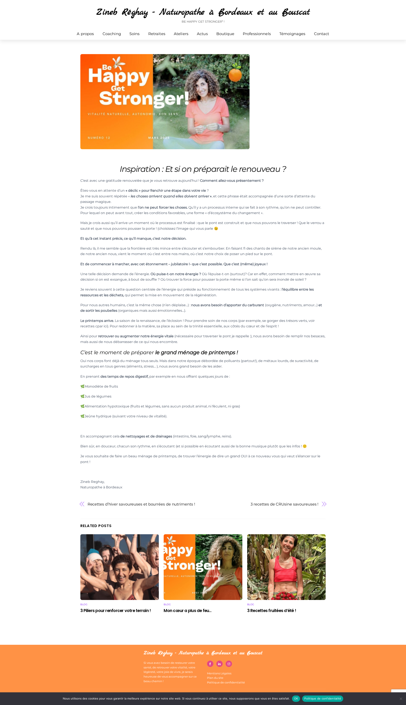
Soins (134, 33)
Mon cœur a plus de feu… (187, 610)
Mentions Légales (219, 673)
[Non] (401, 699)
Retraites (156, 33)
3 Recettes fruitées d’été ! (271, 610)
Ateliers (181, 33)
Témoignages (292, 33)
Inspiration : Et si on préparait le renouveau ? (203, 169)
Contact (321, 33)
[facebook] (210, 663)
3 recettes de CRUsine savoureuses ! (285, 504)
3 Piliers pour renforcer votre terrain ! (115, 610)
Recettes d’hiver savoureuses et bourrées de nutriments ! (141, 504)
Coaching (112, 33)
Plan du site (215, 677)
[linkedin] (219, 663)
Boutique (225, 33)
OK (296, 698)
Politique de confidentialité (226, 682)
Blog (84, 604)
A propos (85, 33)
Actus (202, 33)
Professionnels (257, 33)
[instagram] (229, 663)
